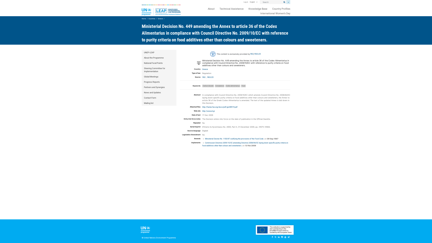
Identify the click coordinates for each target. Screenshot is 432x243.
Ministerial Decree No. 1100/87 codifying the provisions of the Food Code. (234, 139)
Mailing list (148, 103)
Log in (246, 2)
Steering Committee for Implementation (154, 70)
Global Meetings (151, 76)
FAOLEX (257, 54)
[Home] (161, 10)
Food (243, 86)
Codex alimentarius (233, 86)
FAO (251, 54)
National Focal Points (153, 63)
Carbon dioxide (208, 86)
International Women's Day (275, 13)
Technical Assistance (231, 8)
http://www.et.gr (208, 111)
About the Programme (154, 58)
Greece (160, 19)
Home (144, 19)
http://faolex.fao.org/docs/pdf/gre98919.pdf (219, 107)
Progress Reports (152, 82)
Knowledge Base (258, 8)
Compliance (219, 86)
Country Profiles (281, 8)
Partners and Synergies (154, 87)
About (211, 8)
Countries (151, 19)
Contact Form (150, 98)
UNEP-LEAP (149, 52)
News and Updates (152, 92)
